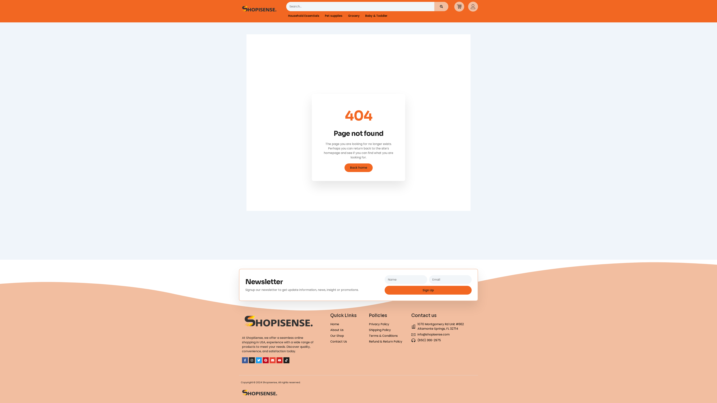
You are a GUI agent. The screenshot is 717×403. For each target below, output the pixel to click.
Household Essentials (303, 16)
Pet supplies (333, 16)
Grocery (354, 16)
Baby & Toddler (376, 16)
